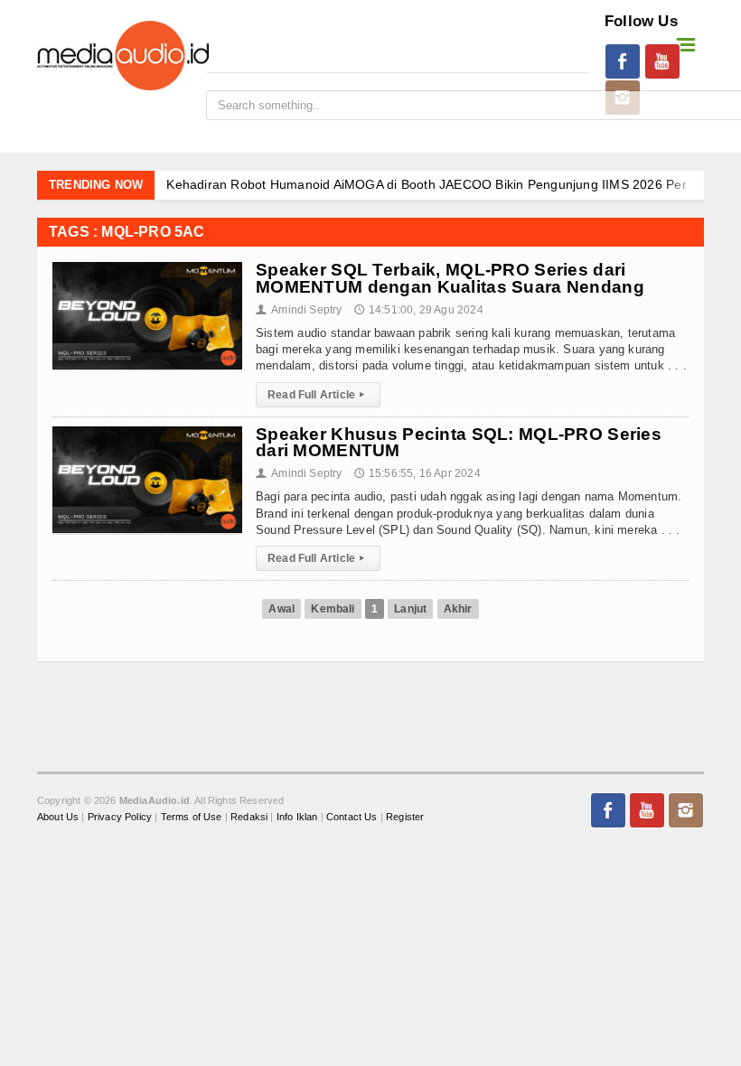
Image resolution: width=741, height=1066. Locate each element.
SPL (38, 424)
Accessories (61, 1009)
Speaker (49, 892)
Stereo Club (60, 580)
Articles (48, 736)
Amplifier (53, 970)
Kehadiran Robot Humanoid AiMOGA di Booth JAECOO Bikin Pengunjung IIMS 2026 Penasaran (448, 184)
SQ (34, 385)
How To (47, 775)
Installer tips (62, 658)
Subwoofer (57, 853)
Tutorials (51, 697)
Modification (62, 541)
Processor (55, 932)
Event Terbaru (66, 229)
